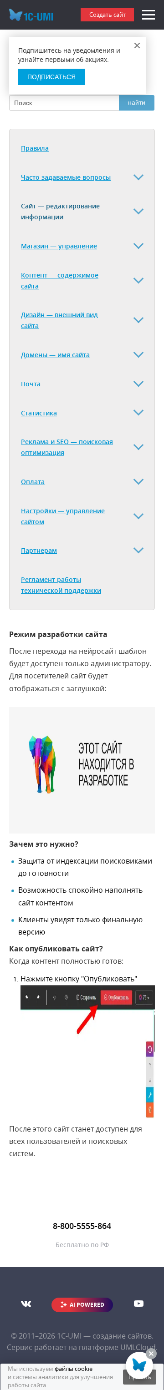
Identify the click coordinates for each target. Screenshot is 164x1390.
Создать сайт (107, 14)
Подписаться (51, 77)
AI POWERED (87, 1305)
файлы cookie (73, 1369)
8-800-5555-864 (82, 1225)
